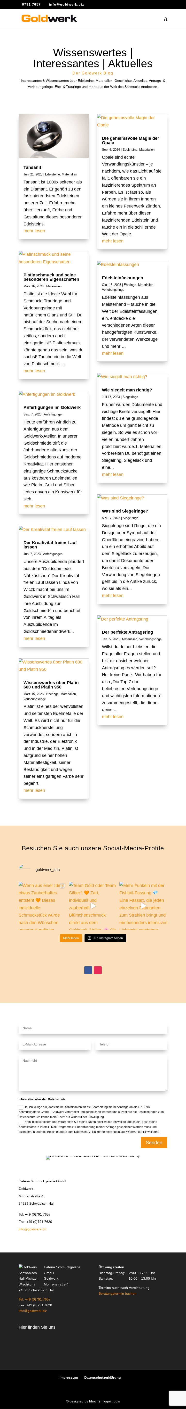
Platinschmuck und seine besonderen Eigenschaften (51, 277)
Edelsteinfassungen (122, 277)
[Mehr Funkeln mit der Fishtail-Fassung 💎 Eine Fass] (143, 906)
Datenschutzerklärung (102, 1377)
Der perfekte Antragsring (127, 632)
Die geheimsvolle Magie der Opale (130, 140)
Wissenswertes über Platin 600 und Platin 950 (51, 684)
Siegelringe (130, 397)
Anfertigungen (53, 414)
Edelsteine (52, 174)
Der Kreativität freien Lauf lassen (50, 544)
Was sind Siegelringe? (125, 511)
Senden (154, 1142)
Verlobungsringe (34, 699)
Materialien (69, 174)
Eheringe (52, 694)
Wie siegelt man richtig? (127, 390)
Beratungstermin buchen (117, 1293)
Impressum (69, 1377)
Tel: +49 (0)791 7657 (35, 1299)
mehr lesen (34, 230)
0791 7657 (31, 4)
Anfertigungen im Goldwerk (52, 407)
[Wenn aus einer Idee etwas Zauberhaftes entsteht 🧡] (43, 906)
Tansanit (32, 167)
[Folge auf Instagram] (98, 970)
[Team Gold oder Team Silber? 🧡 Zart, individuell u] (93, 906)
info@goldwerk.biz (33, 1229)
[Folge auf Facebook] (88, 970)
